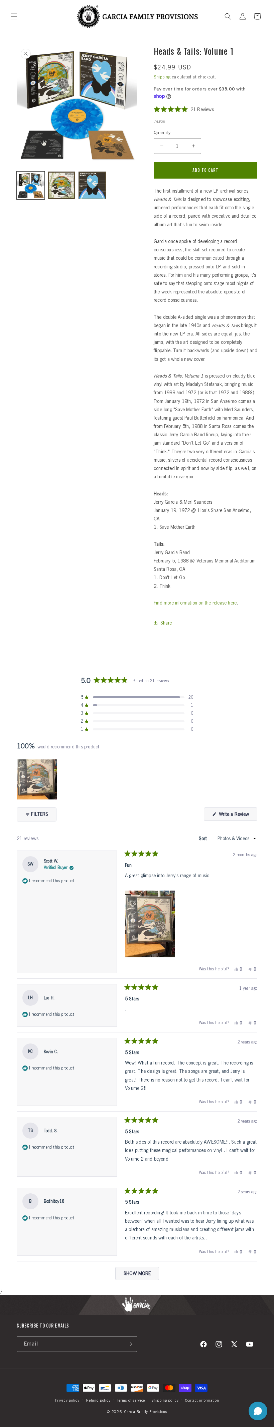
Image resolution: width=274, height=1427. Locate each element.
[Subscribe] (129, 1344)
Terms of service (131, 1400)
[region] (37, 779)
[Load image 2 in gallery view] (62, 185)
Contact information (202, 1400)
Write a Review (237, 816)
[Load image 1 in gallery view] (30, 185)
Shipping (162, 76)
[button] (14, 16)
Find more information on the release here (195, 603)
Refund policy (98, 1400)
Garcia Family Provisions (145, 1411)
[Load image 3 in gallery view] (92, 185)
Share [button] (166, 623)
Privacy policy (67, 1400)
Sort (203, 838)
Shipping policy (165, 1400)
